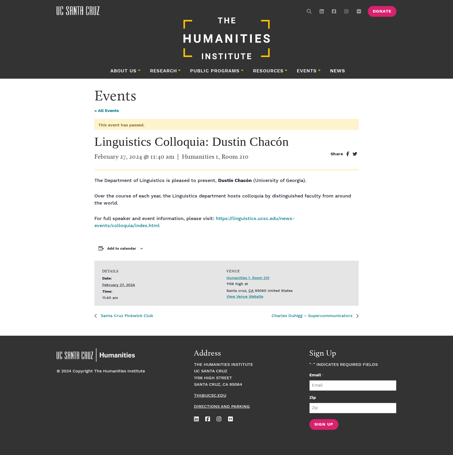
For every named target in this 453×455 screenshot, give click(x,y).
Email (316, 375)
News (337, 71)
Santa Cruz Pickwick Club (126, 316)
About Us (123, 71)
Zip (312, 397)
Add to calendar (121, 248)
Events (307, 71)
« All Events (106, 111)
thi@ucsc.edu (210, 395)
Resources (268, 71)
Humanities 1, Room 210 (247, 278)
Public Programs (215, 71)
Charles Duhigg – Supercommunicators (313, 316)
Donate (382, 11)
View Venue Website (244, 296)
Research (163, 71)
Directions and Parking (222, 406)
